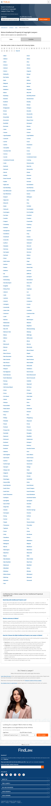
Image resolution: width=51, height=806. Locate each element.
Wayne (5, 556)
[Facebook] (2, 775)
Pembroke (29, 408)
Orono (5, 393)
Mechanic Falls (7, 332)
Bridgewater (6, 108)
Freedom (29, 218)
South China (6, 488)
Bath (28, 77)
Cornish (5, 157)
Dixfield (5, 175)
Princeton (29, 430)
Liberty (28, 298)
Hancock (29, 246)
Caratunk (5, 138)
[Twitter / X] (11, 775)
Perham (29, 411)
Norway (5, 381)
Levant (28, 295)
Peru (28, 414)
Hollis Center (6, 261)
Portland (5, 427)
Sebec (28, 470)
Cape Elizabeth (7, 135)
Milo (4, 341)
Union (28, 531)
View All (18, 51)
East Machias (30, 187)
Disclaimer (13, 802)
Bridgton (29, 108)
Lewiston (5, 298)
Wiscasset (29, 577)
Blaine (5, 92)
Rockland (5, 442)
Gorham (29, 230)
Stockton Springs (31, 510)
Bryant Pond (30, 120)
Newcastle (29, 365)
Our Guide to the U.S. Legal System (9, 683)
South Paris (6, 491)
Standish (29, 503)
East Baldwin (30, 184)
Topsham (5, 528)
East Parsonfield (31, 190)
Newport (5, 368)
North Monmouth (31, 375)
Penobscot (6, 411)
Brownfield (6, 117)
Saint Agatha (6, 454)
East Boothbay (7, 187)
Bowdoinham (30, 98)
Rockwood (6, 445)
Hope (28, 261)
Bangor (29, 74)
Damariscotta (30, 163)
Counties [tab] (31, 39)
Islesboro (5, 270)
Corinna (5, 154)
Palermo (29, 399)
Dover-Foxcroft (7, 178)
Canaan (5, 132)
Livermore (5, 313)
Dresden (29, 178)
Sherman (5, 476)
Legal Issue (3, 16)
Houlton (5, 264)
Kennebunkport (7, 282)
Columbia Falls (7, 151)
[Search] (48, 2)
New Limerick (6, 359)
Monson (5, 347)
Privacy (7, 802)
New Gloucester (7, 356)
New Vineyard (6, 365)
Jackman (29, 270)
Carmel (5, 141)
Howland (29, 264)
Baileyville (6, 74)
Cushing (29, 160)
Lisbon (28, 307)
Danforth (5, 166)
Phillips (5, 417)
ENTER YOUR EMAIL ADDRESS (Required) (9, 764)
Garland (29, 227)
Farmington (6, 212)
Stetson (29, 506)
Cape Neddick (30, 135)
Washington (6, 549)
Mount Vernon (7, 353)
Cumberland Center (32, 157)
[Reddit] (19, 775)
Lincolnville (6, 307)
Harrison (29, 252)
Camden (29, 129)
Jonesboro (5, 276)
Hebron (29, 255)
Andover (5, 65)
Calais (4, 129)
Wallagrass (6, 543)
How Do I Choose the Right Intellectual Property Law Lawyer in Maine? (22, 635)
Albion (28, 58)
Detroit (5, 172)
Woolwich (5, 580)
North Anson (30, 371)
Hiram (5, 258)
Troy (28, 528)
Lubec (28, 316)
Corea (28, 151)
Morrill (5, 350)
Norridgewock (6, 371)
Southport (6, 497)
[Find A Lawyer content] (48, 783)
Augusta (29, 71)
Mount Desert (30, 350)
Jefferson (29, 273)
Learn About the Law (6, 676)
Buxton (29, 126)
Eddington (29, 197)
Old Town (29, 387)
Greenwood (30, 240)
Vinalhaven (6, 540)
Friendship (6, 224)
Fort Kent (5, 215)
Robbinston (30, 439)
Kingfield (5, 286)
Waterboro (29, 549)
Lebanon (5, 292)
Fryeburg (29, 224)
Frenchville (29, 221)
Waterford (5, 552)
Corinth (29, 154)
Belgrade (5, 83)
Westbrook (6, 565)
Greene (28, 236)
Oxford (5, 399)
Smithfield (29, 479)
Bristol (5, 111)
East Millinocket (7, 190)
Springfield (6, 500)
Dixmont (29, 175)
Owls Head (29, 396)
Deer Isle (29, 166)
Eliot (28, 200)
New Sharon (6, 362)
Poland (5, 424)
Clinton (29, 147)
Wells (28, 556)
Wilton (28, 568)
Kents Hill (29, 282)
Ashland (5, 68)
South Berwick (7, 485)
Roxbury (29, 445)
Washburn (29, 546)
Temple (5, 522)
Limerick (5, 301)
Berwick (5, 86)
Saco (28, 451)
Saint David (6, 457)
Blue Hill (29, 92)
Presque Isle (6, 430)
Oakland (5, 384)
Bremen (5, 105)
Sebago (28, 467)
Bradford (5, 101)
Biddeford (5, 89)
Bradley (29, 101)
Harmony (5, 249)
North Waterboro (7, 378)
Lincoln (29, 304)
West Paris (29, 562)
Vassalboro (6, 537)
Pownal (29, 427)
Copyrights (11, 27)
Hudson (5, 267)
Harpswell (29, 249)
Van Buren (29, 534)
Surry (28, 519)
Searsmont (29, 463)
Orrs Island (6, 396)
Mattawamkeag (31, 328)
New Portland (30, 359)
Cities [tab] (11, 39)
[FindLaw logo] (7, 2)
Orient (5, 390)
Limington (6, 304)
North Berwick (7, 375)
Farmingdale (30, 209)
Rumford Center (31, 448)
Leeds (4, 295)
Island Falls (30, 267)
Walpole (29, 543)
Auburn (5, 71)
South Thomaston (7, 494)
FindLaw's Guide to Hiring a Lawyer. (33, 680)
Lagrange (29, 289)
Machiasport (30, 319)
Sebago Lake (6, 470)
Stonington (6, 513)
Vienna (28, 537)
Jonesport (29, 276)
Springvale (29, 500)
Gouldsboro (6, 233)
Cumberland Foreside (8, 160)
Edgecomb (6, 200)
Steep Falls (6, 506)
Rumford (5, 448)
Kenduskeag (6, 279)
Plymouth (29, 421)
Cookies (19, 802)
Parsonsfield (6, 405)
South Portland (30, 491)
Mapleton (29, 325)
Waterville (29, 552)
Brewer (28, 105)
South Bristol (30, 485)
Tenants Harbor (31, 522)
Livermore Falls (30, 313)
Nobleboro (29, 368)
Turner (5, 531)
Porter (28, 424)
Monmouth (6, 344)
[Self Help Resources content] (48, 787)
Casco (28, 141)
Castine (5, 144)
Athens (28, 68)
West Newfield (7, 562)
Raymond (5, 436)
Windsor (29, 571)
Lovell (4, 316)
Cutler (4, 163)
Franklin (5, 218)
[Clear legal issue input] (17, 19)
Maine (16, 27)
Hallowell (29, 243)
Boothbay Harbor (31, 95)
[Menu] (1, 2)
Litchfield (29, 310)
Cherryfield (6, 147)
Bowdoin (5, 98)
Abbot (4, 55)
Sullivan (29, 516)
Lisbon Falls (6, 310)
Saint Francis (30, 457)
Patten (28, 405)
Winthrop (5, 577)
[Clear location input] (36, 19)
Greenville (5, 240)
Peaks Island (6, 408)
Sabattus (5, 451)
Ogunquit (29, 384)
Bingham (29, 89)
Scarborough (6, 463)
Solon (28, 482)
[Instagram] (15, 775)
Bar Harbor (6, 77)
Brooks (5, 114)
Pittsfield (5, 421)
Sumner (5, 519)
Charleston (29, 144)
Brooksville (29, 114)
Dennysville (30, 169)
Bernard (29, 83)
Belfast (28, 80)
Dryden (5, 181)
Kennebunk (30, 279)
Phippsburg (30, 417)
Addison (5, 58)
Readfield (29, 436)
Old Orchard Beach (8, 387)
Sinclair (29, 476)
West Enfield (30, 559)
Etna (28, 203)
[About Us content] (48, 779)
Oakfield (29, 381)
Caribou (29, 138)
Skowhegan (6, 479)
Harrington (6, 252)
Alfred (4, 62)
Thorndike (29, 525)
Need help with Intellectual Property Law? (14, 600)
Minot (28, 341)
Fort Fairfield (30, 212)
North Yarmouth (31, 378)
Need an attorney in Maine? (11, 618)
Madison (29, 322)
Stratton (29, 513)
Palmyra (5, 402)
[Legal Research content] (48, 791)
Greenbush (6, 236)
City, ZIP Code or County (26, 16)
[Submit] (42, 767)
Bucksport (29, 123)
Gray (28, 233)
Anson (28, 65)
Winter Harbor (7, 574)
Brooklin (29, 111)
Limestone (29, 301)
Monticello (29, 347)
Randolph (5, 433)
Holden (28, 258)
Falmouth (5, 209)
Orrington (29, 393)
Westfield (29, 565)
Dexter (28, 172)
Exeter (5, 206)
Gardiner (5, 227)
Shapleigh (29, 473)
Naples (28, 353)
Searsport (5, 467)
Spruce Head (6, 503)
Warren (5, 546)
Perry (4, 414)
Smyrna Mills (6, 482)
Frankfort (29, 215)
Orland (28, 390)
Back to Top (26, 744)
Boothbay (5, 95)
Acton (28, 55)
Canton (29, 132)
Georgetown (6, 230)
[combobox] (10, 19)
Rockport (29, 442)
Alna (28, 62)
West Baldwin (6, 559)
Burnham (5, 126)
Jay (4, 273)
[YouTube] (6, 775)
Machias (5, 319)
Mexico (5, 335)
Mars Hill (5, 328)
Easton (28, 193)
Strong (5, 516)
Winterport (29, 574)
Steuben (5, 510)
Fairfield (29, 206)
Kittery (28, 286)
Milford (5, 338)
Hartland (5, 255)
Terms (2, 802)
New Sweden (30, 362)
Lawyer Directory (4, 27)
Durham (29, 181)
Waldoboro (29, 540)
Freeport (5, 221)
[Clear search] (17, 735)
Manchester (6, 325)
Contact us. (5, 759)
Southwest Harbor (31, 497)
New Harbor (30, 356)
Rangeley (29, 433)
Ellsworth (5, 203)
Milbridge (29, 335)
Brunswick (6, 120)
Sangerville (29, 460)
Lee (28, 292)
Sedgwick (5, 473)
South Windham (31, 494)
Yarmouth (29, 580)
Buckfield (5, 123)
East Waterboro (7, 193)
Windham (5, 571)
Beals (4, 80)
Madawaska (6, 322)
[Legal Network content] (48, 795)
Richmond (6, 439)
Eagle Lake (6, 184)
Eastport (5, 197)
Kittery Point (6, 289)
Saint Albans (30, 454)
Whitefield (6, 568)
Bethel (28, 86)
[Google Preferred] (23, 775)
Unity (4, 534)
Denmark (5, 169)
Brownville (29, 117)
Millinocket (29, 338)
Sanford (5, 460)
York (4, 583)
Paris (28, 402)
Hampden (5, 246)
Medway (29, 332)
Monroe (29, 344)
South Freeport (30, 488)
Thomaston (6, 525)
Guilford (5, 243)
